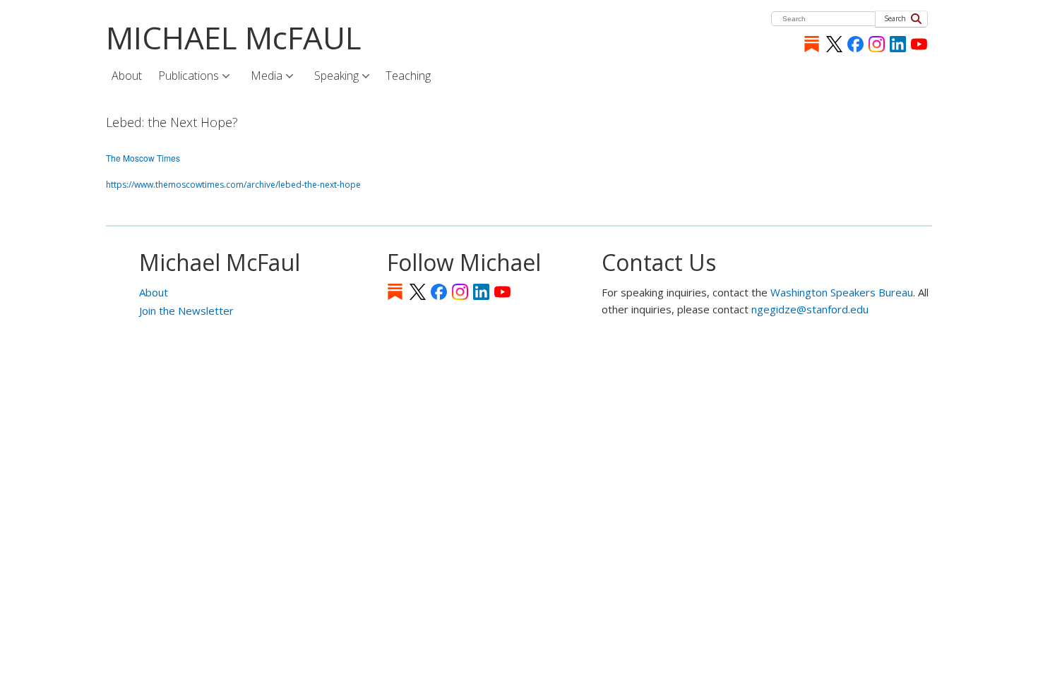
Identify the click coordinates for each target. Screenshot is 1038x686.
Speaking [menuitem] (331, 77)
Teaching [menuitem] (408, 75)
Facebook (855, 44)
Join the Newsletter (186, 310)
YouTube (919, 44)
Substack (812, 44)
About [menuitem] (127, 75)
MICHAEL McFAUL (234, 37)
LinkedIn (898, 44)
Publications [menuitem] (183, 77)
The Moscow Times (143, 158)
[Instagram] (877, 44)
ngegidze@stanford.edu (810, 309)
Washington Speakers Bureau (841, 292)
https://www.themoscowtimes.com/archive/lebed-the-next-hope (233, 185)
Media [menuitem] (261, 77)
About (153, 292)
